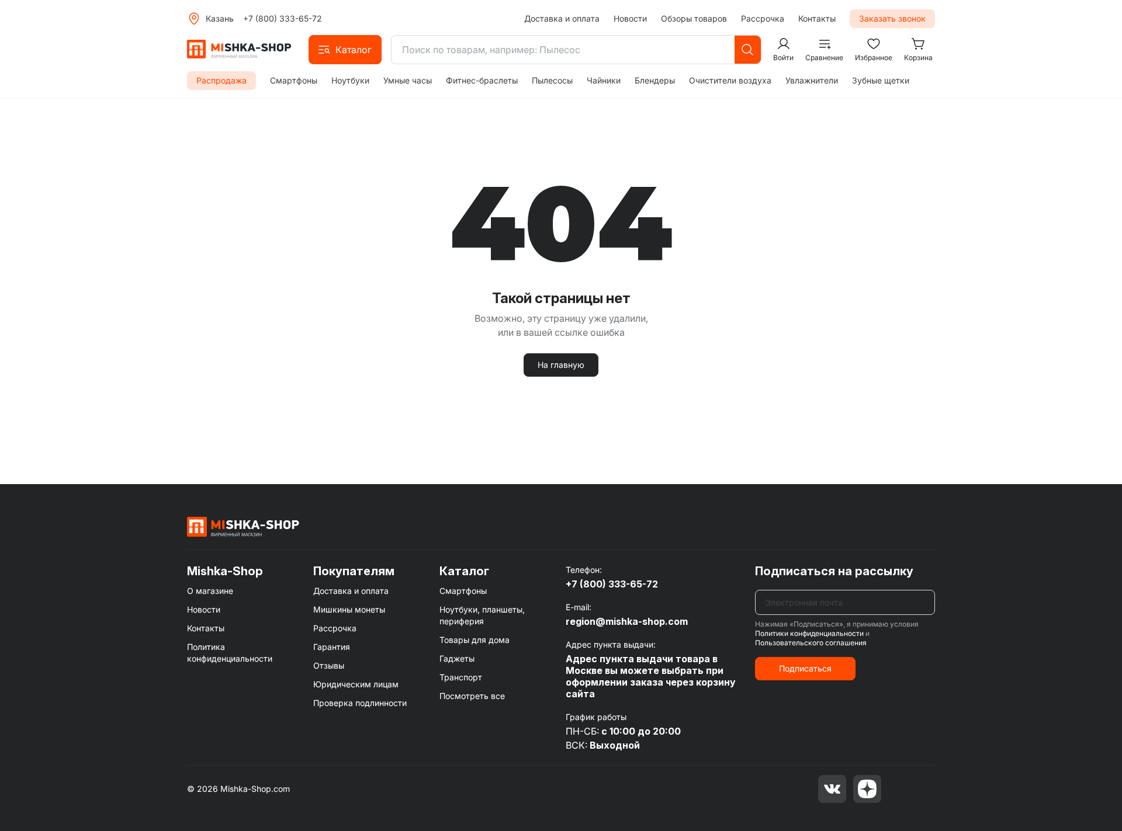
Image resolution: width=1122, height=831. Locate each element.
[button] (345, 49)
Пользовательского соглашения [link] (811, 642)
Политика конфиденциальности (229, 652)
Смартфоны (293, 80)
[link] (243, 526)
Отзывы (328, 665)
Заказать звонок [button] (892, 18)
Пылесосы (552, 80)
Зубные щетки (880, 80)
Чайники (604, 80)
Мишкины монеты (349, 609)
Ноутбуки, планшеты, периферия (482, 615)
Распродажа (221, 80)
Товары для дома (474, 640)
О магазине (210, 591)
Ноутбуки (350, 80)
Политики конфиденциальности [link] (809, 633)
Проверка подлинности (360, 703)
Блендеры (655, 80)
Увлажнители (811, 80)
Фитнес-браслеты (482, 80)
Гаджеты (457, 658)
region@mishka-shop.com (627, 621)
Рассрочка (762, 18)
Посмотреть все (472, 696)
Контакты (817, 18)
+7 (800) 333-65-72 (282, 18)
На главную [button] (561, 365)
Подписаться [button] (805, 668)
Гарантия (331, 647)
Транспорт (460, 677)
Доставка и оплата (562, 18)
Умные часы (407, 80)
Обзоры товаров (694, 18)
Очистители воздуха (730, 80)
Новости (630, 18)
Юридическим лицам (356, 684)
